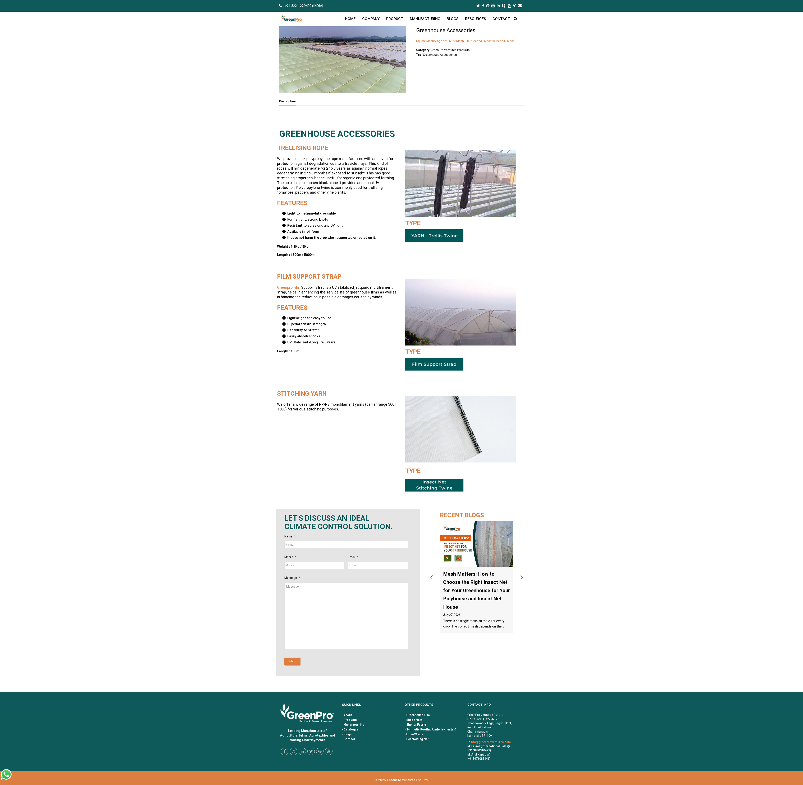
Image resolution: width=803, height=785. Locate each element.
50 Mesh (497, 41)
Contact (349, 739)
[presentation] (431, 577)
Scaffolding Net (417, 739)
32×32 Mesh (472, 41)
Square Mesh (425, 41)
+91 (478, 758)
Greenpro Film (288, 287)
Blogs (348, 734)
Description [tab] (287, 101)
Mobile (290, 557)
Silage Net (441, 41)
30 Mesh (486, 41)
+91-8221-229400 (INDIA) (303, 6)
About (348, 715)
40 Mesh (509, 41)
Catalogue (351, 729)
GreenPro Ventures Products (450, 50)
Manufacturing (354, 724)
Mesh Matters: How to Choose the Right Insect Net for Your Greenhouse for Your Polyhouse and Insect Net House (476, 590)
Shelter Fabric (416, 724)
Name (289, 536)
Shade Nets (414, 719)
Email (353, 557)
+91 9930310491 (478, 750)
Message (292, 577)
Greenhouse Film (418, 715)
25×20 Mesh (456, 41)
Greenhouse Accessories (440, 54)
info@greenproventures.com (491, 742)
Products (350, 719)
